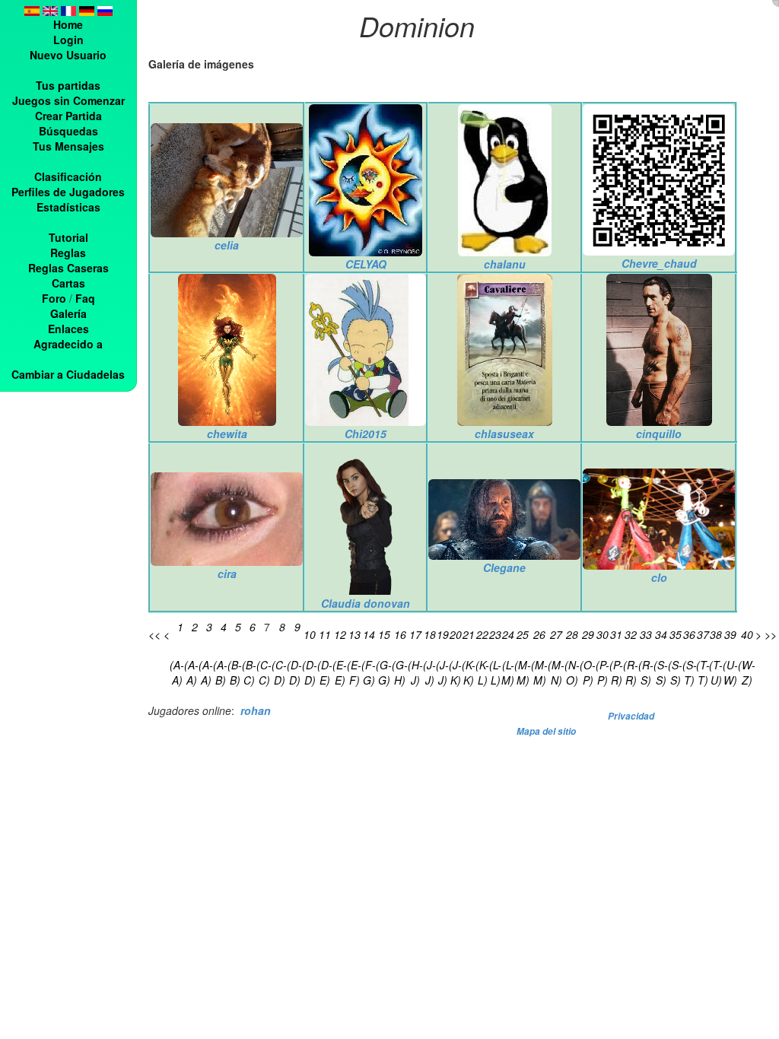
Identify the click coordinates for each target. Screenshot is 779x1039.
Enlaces (68, 328)
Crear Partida (68, 115)
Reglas (68, 252)
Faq (85, 298)
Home (68, 24)
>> (771, 634)
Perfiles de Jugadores (68, 191)
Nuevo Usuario (68, 54)
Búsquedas (68, 130)
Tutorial (68, 237)
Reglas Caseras (68, 267)
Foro (54, 298)
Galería (68, 313)
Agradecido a (68, 343)
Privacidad (631, 716)
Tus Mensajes (68, 146)
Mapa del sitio (546, 731)
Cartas (68, 283)
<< (154, 634)
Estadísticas (68, 206)
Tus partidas (68, 85)
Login (68, 39)
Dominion (417, 25)
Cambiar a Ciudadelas (68, 374)
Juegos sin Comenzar (68, 100)
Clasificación (68, 176)
